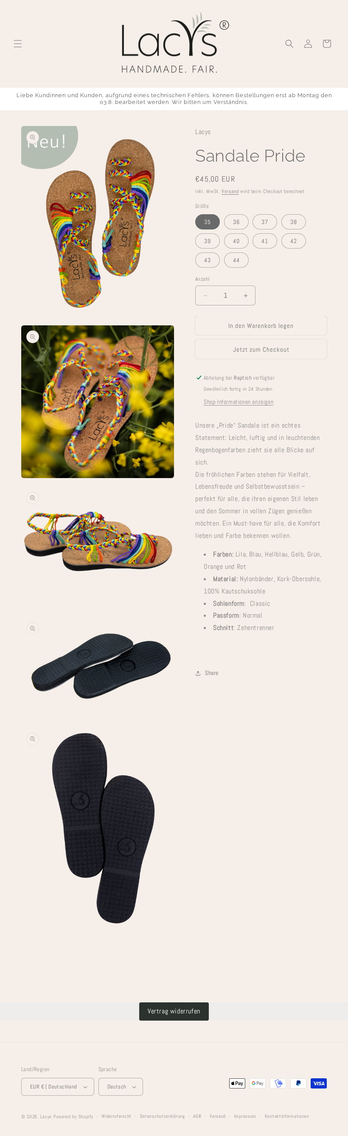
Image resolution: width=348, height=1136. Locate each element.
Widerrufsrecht (116, 1116)
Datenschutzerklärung (162, 1116)
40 (236, 241)
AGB (197, 1116)
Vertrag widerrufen (174, 1011)
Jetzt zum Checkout (261, 349)
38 (293, 222)
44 (236, 260)
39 (207, 241)
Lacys (46, 1116)
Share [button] (212, 673)
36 (236, 222)
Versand (230, 191)
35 (207, 222)
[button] (17, 43)
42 (293, 241)
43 (207, 260)
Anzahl (202, 279)
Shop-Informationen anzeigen (238, 402)
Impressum (245, 1116)
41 (264, 241)
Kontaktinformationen (287, 1116)
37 (264, 222)
